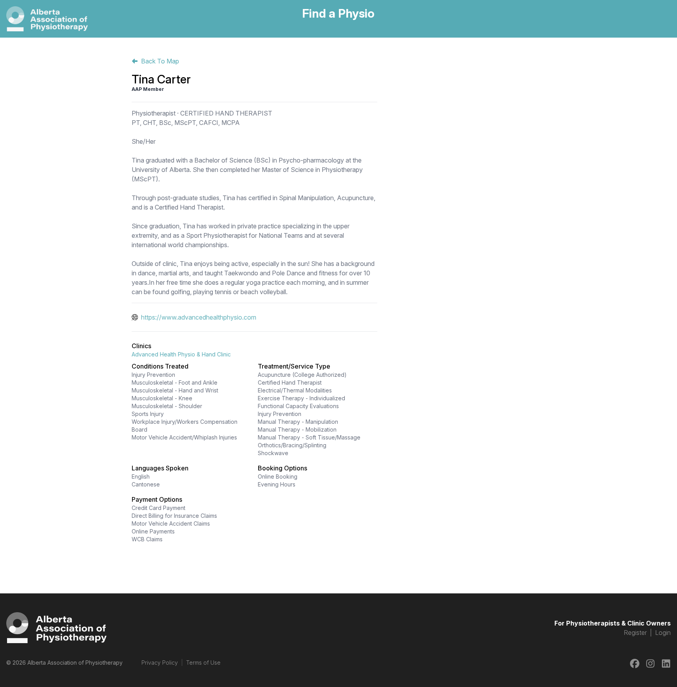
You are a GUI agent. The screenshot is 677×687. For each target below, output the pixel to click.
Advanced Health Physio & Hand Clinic (181, 354)
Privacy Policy (159, 662)
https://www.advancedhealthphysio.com (198, 317)
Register (635, 632)
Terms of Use (203, 662)
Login (663, 632)
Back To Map (160, 61)
